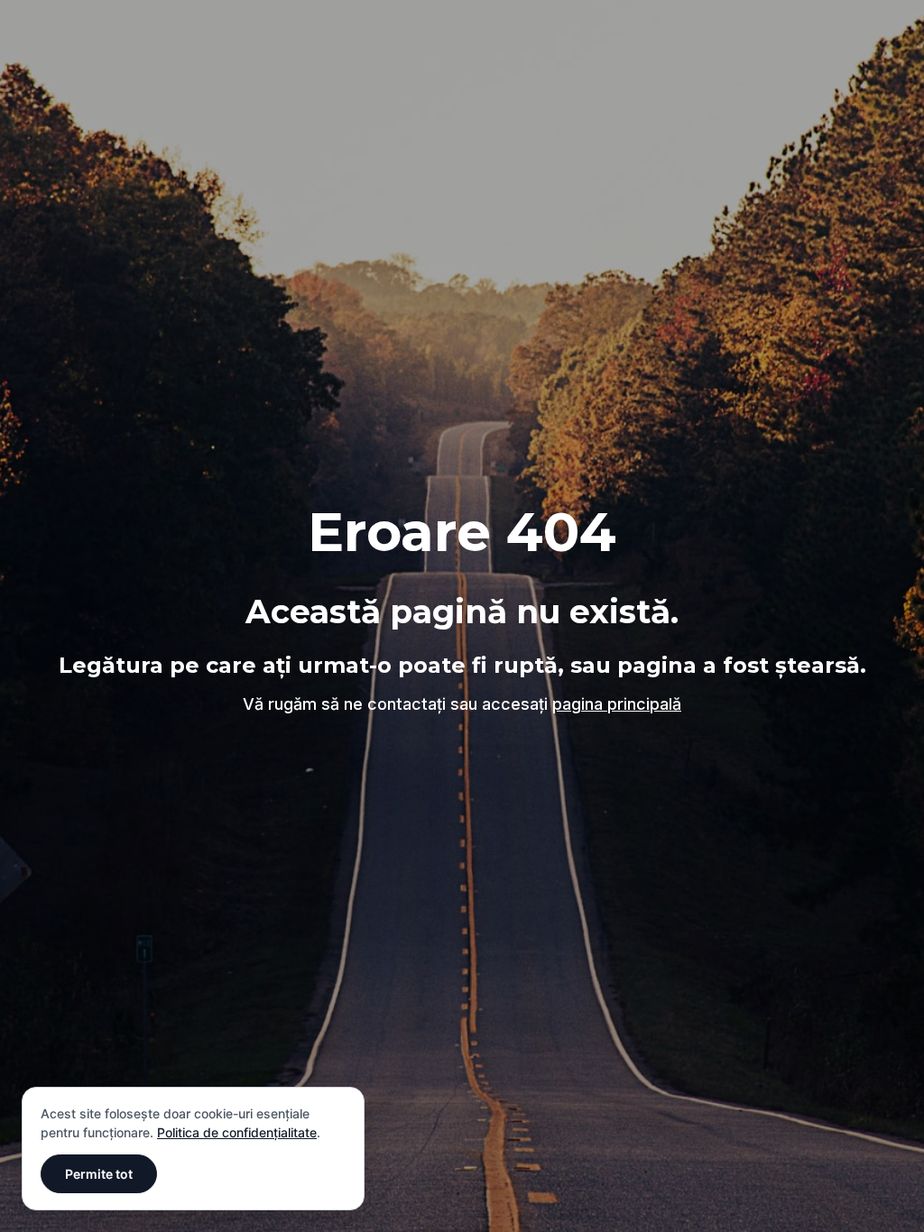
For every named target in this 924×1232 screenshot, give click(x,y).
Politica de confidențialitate (237, 1132)
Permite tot (99, 1173)
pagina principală (616, 703)
